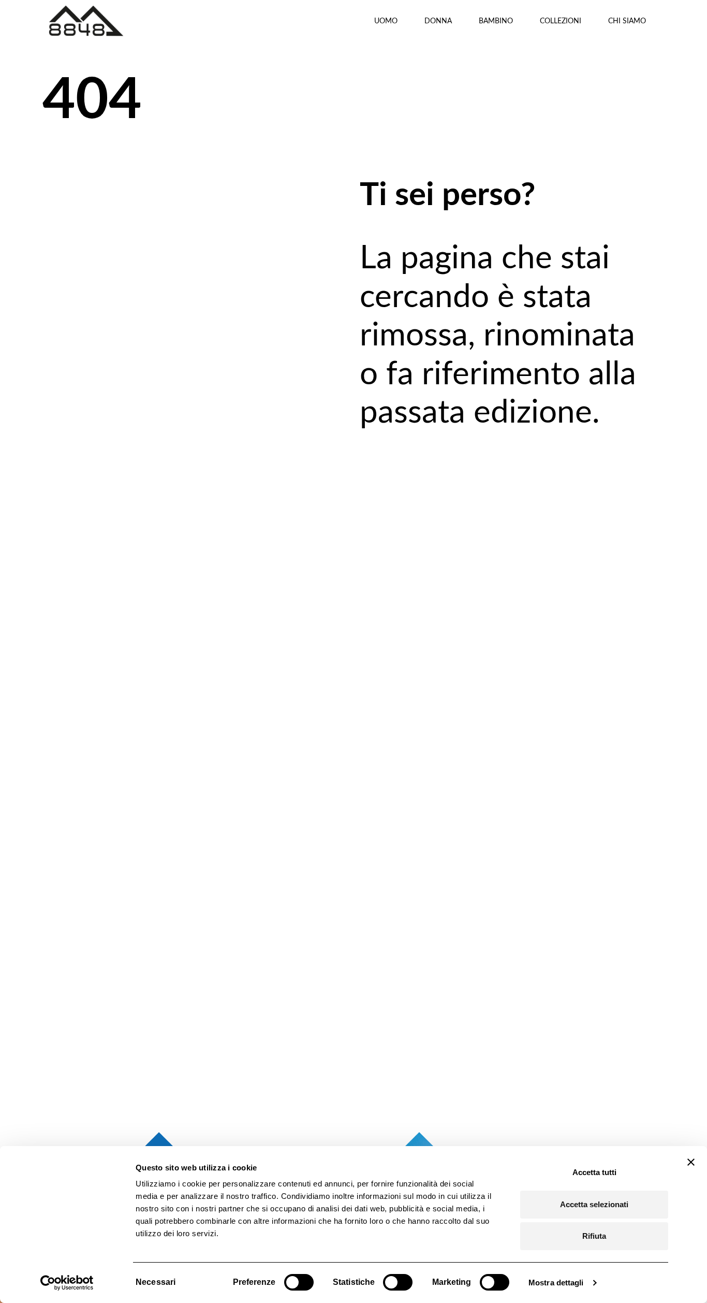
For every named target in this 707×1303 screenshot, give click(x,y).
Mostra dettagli (556, 1282)
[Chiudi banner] (691, 1162)
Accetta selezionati (594, 1204)
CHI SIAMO (627, 20)
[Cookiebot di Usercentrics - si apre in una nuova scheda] (67, 1283)
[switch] (299, 1282)
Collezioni (560, 20)
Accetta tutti (594, 1172)
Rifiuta (594, 1236)
